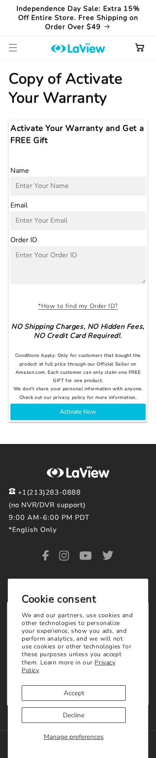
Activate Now (78, 412)
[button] (13, 47)
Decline (73, 715)
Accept (74, 693)
